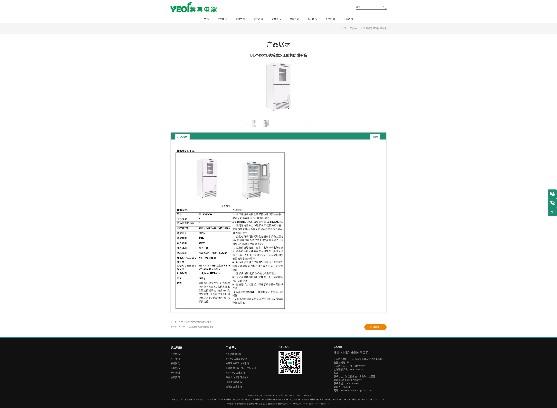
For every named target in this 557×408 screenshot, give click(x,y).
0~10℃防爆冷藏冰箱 (236, 358)
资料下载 (294, 19)
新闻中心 (312, 19)
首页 (206, 19)
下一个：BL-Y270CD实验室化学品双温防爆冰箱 (191, 326)
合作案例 (330, 19)
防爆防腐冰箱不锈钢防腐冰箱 (277, 399)
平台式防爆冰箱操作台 (237, 377)
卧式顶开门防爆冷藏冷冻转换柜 (356, 399)
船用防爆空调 (311, 403)
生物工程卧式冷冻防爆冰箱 (331, 399)
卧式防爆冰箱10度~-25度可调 (241, 368)
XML (299, 395)
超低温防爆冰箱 (234, 382)
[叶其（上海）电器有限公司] (193, 7)
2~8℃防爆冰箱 (234, 354)
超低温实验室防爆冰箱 (268, 403)
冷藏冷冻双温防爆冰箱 (375, 28)
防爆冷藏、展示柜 (377, 399)
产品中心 (222, 19)
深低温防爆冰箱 (234, 386)
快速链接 (176, 347)
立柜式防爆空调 (298, 403)
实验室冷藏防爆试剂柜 (190, 399)
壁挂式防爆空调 (284, 403)
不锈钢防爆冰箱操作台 (236, 403)
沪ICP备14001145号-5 (285, 395)
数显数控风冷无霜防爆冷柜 (252, 399)
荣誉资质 (276, 19)
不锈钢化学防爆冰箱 (310, 399)
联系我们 (348, 19)
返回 (375, 137)
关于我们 (258, 19)
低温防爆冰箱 (252, 403)
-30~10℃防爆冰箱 (235, 372)
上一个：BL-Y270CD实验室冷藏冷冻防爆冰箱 (190, 322)
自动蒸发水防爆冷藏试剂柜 (229, 399)
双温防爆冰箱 (295, 399)
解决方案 (240, 19)
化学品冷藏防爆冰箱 (208, 399)
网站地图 (307, 395)
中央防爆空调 (323, 403)
